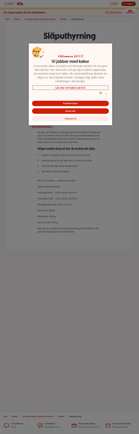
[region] (70, 84)
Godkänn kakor (70, 103)
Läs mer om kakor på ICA (70, 87)
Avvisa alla (70, 111)
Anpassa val (70, 118)
